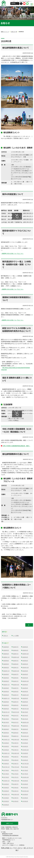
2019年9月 (25, 739)
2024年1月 (15, 681)
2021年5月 (6, 719)
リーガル (3, 832)
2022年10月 (16, 698)
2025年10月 (16, 657)
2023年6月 (25, 688)
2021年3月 (25, 719)
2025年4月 (15, 664)
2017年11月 (6, 767)
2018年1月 (15, 763)
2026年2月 (6, 654)
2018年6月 (25, 756)
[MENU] (31, 4)
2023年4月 (15, 691)
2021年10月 (16, 712)
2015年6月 (25, 798)
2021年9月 (25, 712)
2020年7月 (15, 729)
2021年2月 (6, 722)
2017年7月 (15, 770)
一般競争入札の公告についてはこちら (12, 253)
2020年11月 (6, 726)
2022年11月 (6, 698)
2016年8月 (6, 784)
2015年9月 (25, 794)
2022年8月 (6, 702)
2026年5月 (6, 650)
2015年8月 (6, 798)
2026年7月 (15, 647)
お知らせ (5, 635)
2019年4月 (15, 746)
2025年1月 (15, 667)
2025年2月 (6, 667)
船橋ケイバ (3, 3)
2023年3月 (25, 691)
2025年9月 (25, 657)
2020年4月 (15, 732)
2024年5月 (6, 678)
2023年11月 (6, 684)
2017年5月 (6, 774)
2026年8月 (6, 647)
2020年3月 (25, 732)
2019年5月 (6, 746)
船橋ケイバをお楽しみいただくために (12, 838)
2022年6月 (25, 702)
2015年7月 (15, 798)
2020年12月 (25, 722)
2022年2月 (6, 708)
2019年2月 (6, 750)
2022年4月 (15, 705)
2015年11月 (6, 794)
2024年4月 (15, 678)
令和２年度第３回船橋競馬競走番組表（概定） (16, 446)
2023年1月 (15, 695)
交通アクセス (9, 823)
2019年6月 (25, 743)
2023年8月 (6, 688)
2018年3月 (25, 760)
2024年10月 (16, 671)
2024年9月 (25, 671)
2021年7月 (15, 715)
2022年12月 (25, 695)
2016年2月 (6, 791)
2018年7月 (15, 756)
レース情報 (16, 635)
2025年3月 (25, 664)
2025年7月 (15, 660)
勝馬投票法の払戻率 (7, 833)
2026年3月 (25, 650)
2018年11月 (6, 753)
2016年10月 (16, 781)
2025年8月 (6, 660)
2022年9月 (25, 698)
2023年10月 (16, 684)
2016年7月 (15, 784)
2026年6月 (25, 647)
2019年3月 (25, 746)
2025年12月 (25, 654)
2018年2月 (6, 763)
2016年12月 (25, 777)
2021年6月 (25, 715)
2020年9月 (25, 726)
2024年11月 (6, 671)
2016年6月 (25, 784)
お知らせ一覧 (14, 31)
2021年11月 (6, 712)
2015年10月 (16, 794)
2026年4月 (15, 650)
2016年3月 (25, 787)
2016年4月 (15, 787)
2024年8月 (6, 674)
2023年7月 (15, 688)
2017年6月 (25, 770)
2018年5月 (6, 760)
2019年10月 (16, 739)
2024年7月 (15, 674)
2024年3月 (25, 678)
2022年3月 (25, 705)
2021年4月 (15, 719)
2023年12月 (25, 681)
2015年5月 (6, 801)
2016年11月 (6, 781)
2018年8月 (6, 756)
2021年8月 (6, 715)
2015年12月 (25, 791)
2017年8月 (6, 770)
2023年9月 (25, 684)
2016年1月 (15, 791)
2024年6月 (25, 674)
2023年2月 (6, 695)
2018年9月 (25, 753)
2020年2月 (6, 736)
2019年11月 (6, 739)
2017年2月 (6, 777)
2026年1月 (15, 654)
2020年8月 (6, 729)
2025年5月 (6, 664)
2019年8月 (6, 743)
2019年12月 (25, 736)
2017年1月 (15, 777)
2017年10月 (16, 767)
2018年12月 (25, 750)
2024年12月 (25, 667)
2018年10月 (16, 753)
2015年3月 (25, 801)
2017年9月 (25, 767)
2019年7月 (15, 743)
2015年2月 (6, 805)
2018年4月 (15, 760)
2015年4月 (15, 801)
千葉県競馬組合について (8, 840)
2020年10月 (16, 726)
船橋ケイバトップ (5, 31)
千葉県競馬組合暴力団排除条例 (10, 835)
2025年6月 (25, 660)
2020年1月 (15, 736)
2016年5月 (6, 787)
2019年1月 (15, 750)
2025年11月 (6, 657)
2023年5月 (6, 691)
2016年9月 (25, 781)
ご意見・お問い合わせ (8, 843)
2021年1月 (15, 722)
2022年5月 (6, 705)
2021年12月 (25, 708)
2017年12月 (25, 763)
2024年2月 (6, 681)
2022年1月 (15, 708)
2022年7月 (15, 702)
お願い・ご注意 (6, 841)
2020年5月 (6, 732)
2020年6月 (25, 729)
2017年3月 (25, 774)
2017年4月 (15, 774)
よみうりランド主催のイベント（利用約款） (13, 845)
